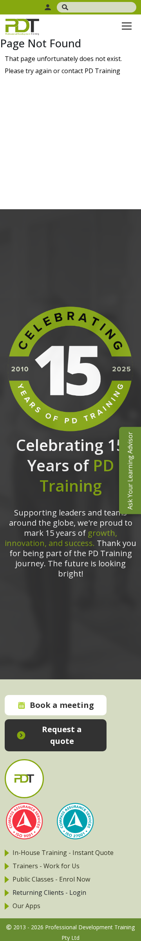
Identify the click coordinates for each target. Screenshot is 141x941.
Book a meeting (62, 705)
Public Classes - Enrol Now (51, 879)
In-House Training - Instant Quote (63, 852)
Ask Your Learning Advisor (130, 471)
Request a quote (62, 735)
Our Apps (26, 905)
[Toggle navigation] (126, 25)
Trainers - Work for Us (46, 866)
